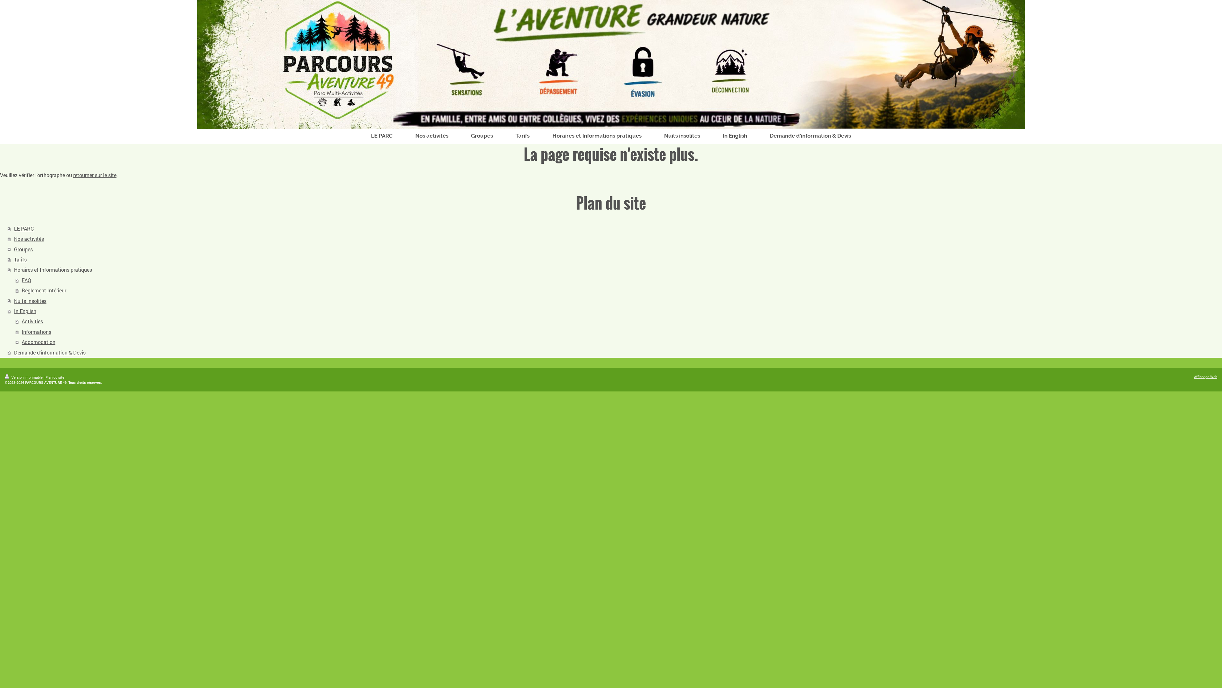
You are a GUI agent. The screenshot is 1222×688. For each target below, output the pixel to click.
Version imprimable (27, 377)
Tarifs (20, 259)
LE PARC (24, 228)
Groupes (23, 249)
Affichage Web (1205, 376)
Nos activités (29, 238)
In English (25, 311)
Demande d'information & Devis (50, 352)
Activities (32, 321)
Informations (36, 331)
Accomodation (38, 342)
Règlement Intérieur (44, 290)
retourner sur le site (94, 175)
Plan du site (55, 377)
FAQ (26, 280)
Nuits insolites (30, 300)
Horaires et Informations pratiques (53, 269)
